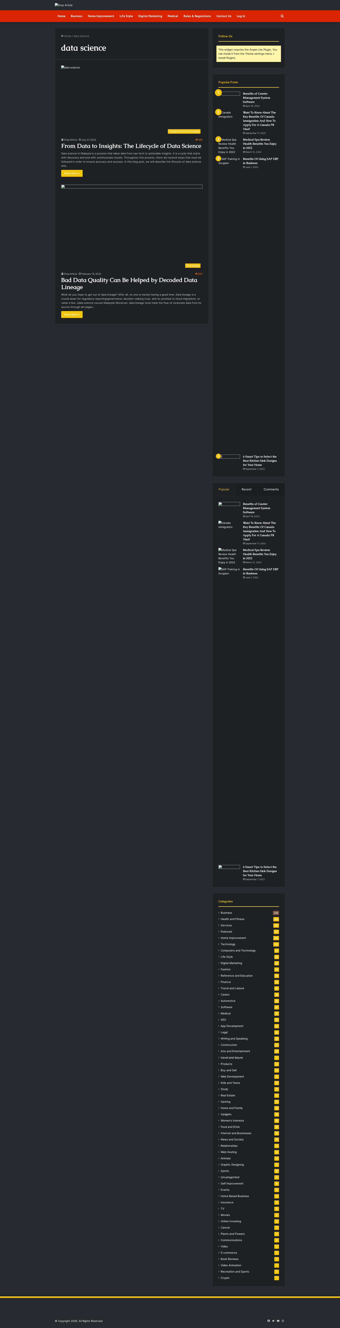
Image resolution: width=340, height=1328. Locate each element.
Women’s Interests (232, 1120)
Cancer (225, 1227)
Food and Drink (230, 1126)
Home (61, 16)
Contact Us (223, 16)
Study (224, 1089)
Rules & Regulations (197, 16)
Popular (224, 489)
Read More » (72, 173)
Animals (226, 1158)
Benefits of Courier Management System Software (256, 98)
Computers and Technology (238, 950)
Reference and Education (237, 975)
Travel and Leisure (232, 988)
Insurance (227, 1202)
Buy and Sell (229, 1070)
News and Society (232, 1139)
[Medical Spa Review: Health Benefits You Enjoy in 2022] (229, 146)
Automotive (228, 1000)
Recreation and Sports (235, 1271)
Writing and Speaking (234, 1038)
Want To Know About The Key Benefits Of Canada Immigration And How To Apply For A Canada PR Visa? (259, 121)
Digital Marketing (150, 16)
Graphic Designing (232, 1164)
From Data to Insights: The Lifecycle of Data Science (131, 146)
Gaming (225, 1101)
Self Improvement (232, 1183)
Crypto (225, 1277)
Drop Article (70, 139)
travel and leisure (232, 1057)
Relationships (229, 1145)
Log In (241, 16)
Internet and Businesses (236, 1133)
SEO (223, 1019)
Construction (229, 1044)
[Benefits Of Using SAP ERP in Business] (229, 304)
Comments (271, 489)
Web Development (232, 1076)
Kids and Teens (230, 1082)
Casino (225, 994)
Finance (226, 982)
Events (225, 1189)
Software (226, 1007)
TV (222, 1208)
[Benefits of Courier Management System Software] (229, 99)
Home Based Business (235, 1196)
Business (76, 16)
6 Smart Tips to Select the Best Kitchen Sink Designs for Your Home (260, 461)
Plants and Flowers (233, 1233)
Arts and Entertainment (235, 1051)
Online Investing (231, 1221)
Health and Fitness (232, 919)
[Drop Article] (64, 5)
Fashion (226, 969)
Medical (173, 16)
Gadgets (226, 1114)
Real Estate (228, 1095)
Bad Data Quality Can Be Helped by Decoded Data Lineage (129, 283)
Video (224, 1246)
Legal (224, 1032)
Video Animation (231, 1265)
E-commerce (229, 1252)
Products (226, 1064)
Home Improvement (101, 16)
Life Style (126, 16)
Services (226, 925)
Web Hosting (229, 1152)
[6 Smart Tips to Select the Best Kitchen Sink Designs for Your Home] (229, 462)
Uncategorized (230, 1177)
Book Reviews (229, 1259)
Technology (228, 944)
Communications (231, 1240)
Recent (246, 489)
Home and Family (232, 1108)
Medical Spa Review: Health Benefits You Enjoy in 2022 (259, 144)
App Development (232, 1026)
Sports (225, 1170)
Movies (225, 1215)
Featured (226, 931)
